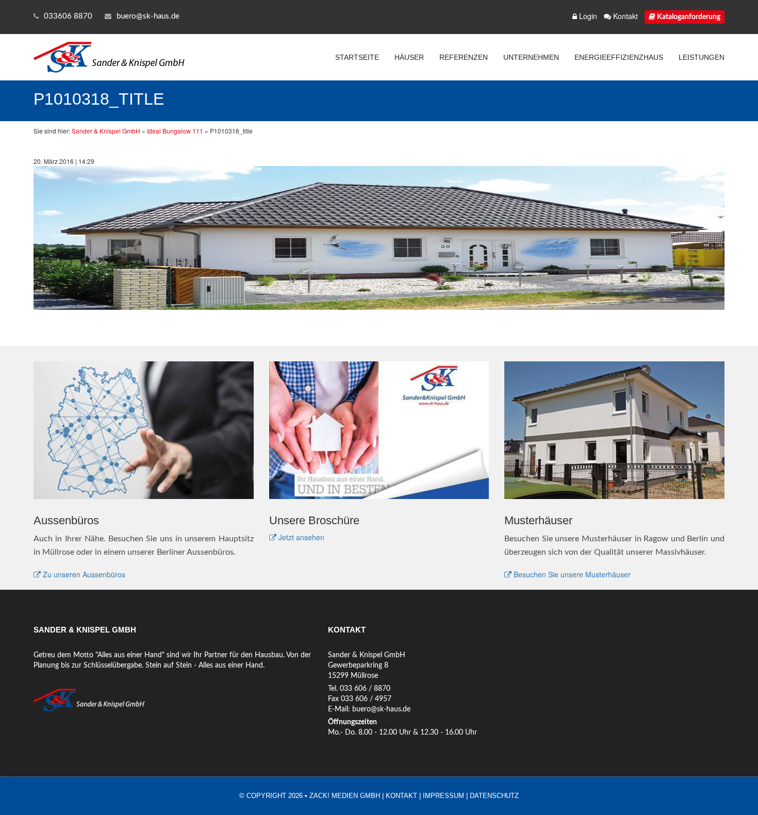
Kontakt (624, 16)
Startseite (357, 57)
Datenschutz (494, 796)
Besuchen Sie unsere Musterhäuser (571, 574)
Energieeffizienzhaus (618, 57)
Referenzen (463, 57)
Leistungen (701, 57)
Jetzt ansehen (300, 537)
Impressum (443, 796)
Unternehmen (531, 57)
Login (587, 16)
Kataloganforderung (687, 17)
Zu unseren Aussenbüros (83, 574)
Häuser (409, 57)
